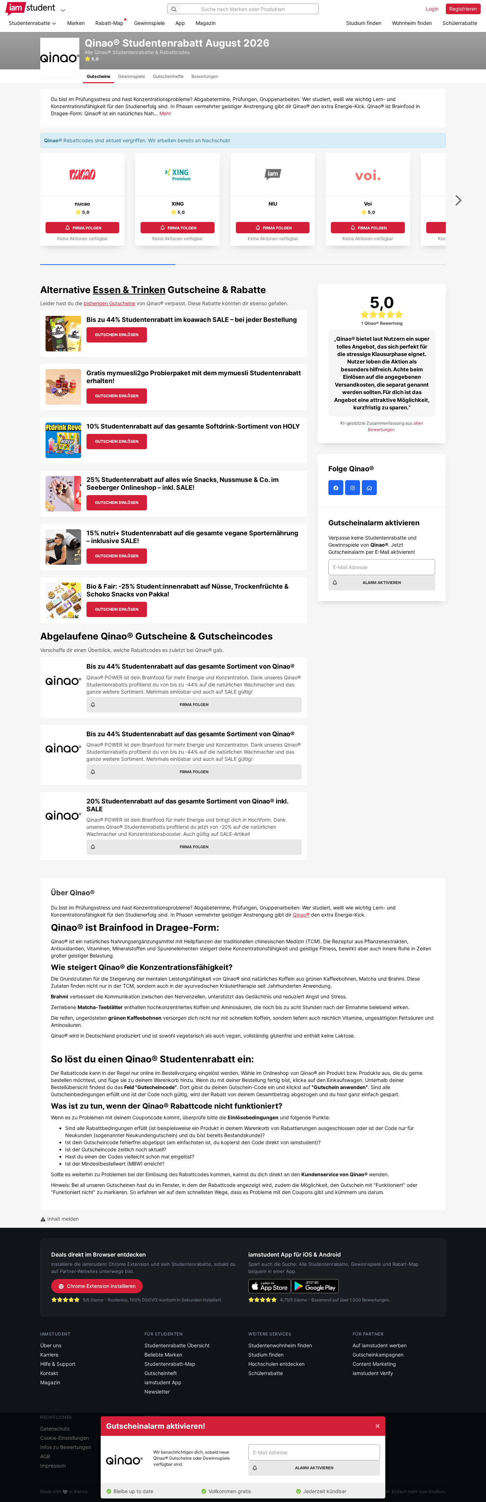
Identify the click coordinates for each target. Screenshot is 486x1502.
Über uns (50, 1345)
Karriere (49, 1355)
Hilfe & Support (57, 1364)
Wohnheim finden (412, 23)
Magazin (206, 23)
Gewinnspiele (149, 23)
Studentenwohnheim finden (280, 1345)
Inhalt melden (62, 1219)
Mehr (165, 113)
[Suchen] (174, 9)
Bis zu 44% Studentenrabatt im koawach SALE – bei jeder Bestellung (191, 319)
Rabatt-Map (109, 23)
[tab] (98, 76)
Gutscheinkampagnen (378, 1355)
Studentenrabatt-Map (169, 1364)
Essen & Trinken (129, 289)
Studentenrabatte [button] (30, 23)
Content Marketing (374, 1364)
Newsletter (157, 1392)
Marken (76, 23)
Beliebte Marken (163, 1355)
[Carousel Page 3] (378, 265)
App (180, 23)
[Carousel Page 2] (243, 265)
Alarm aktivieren (382, 582)
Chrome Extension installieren (101, 1286)
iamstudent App (162, 1382)
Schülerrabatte (460, 23)
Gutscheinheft (160, 1373)
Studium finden (363, 23)
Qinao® (301, 915)
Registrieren (463, 9)
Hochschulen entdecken (276, 1364)
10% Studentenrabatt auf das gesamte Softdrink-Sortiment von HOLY (193, 426)
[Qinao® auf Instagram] (353, 488)
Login (432, 9)
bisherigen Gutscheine (109, 303)
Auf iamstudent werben (380, 1345)
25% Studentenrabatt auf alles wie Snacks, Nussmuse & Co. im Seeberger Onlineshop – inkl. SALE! (182, 483)
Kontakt (49, 1373)
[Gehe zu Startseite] (30, 9)
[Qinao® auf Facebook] (336, 488)
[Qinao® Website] (370, 488)
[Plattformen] (63, 10)
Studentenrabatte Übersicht (177, 1345)
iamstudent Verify (373, 1373)
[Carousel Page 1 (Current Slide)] (107, 265)
